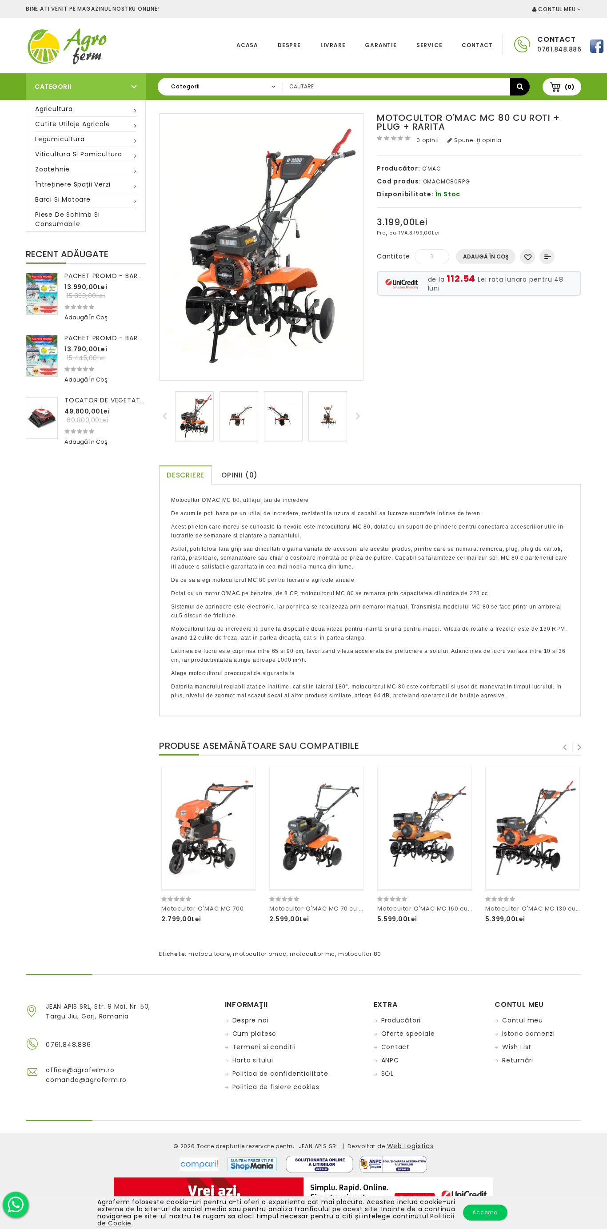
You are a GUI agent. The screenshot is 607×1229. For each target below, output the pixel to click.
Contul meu (522, 1020)
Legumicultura (59, 139)
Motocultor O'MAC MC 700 (202, 908)
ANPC (390, 1060)
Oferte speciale (408, 1033)
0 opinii (427, 140)
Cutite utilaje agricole (72, 123)
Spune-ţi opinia (477, 140)
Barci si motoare (63, 199)
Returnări (517, 1060)
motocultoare (209, 954)
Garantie (380, 45)
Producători (401, 1020)
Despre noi (250, 1020)
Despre (289, 45)
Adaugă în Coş (485, 256)
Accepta (485, 1212)
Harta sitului (252, 1060)
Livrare (333, 45)
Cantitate (393, 256)
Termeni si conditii (264, 1046)
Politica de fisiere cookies (276, 1086)
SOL (387, 1073)
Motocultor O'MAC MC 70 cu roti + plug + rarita (343, 908)
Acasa (247, 45)
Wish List (516, 1046)
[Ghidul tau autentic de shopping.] (203, 1163)
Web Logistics (410, 1145)
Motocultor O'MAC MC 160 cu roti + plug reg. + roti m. (461, 908)
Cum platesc (254, 1033)
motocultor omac (260, 954)
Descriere (185, 475)
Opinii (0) (239, 475)
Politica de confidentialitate (280, 1073)
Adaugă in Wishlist (527, 256)
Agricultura (54, 108)
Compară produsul (547, 256)
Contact (477, 45)
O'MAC (431, 168)
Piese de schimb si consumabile (67, 219)
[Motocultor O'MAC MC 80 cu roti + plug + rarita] (194, 416)
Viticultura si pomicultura (78, 154)
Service (429, 45)
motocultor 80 (359, 954)
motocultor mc (312, 954)
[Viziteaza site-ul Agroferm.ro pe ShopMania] (252, 1163)
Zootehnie (52, 169)
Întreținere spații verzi (73, 184)
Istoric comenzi (528, 1033)
